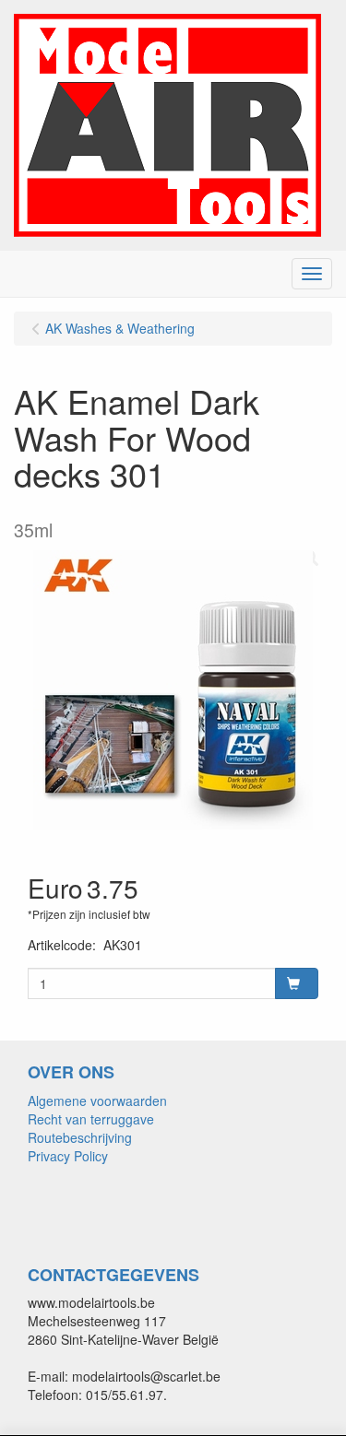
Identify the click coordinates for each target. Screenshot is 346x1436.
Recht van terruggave (91, 1119)
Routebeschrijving (80, 1137)
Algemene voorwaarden (97, 1100)
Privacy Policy (68, 1156)
